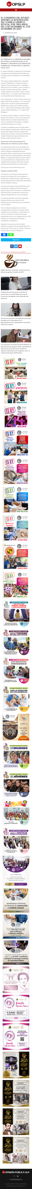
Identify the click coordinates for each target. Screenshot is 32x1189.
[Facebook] (4, 234)
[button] (16, 9)
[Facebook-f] (14, 1176)
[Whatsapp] (11, 234)
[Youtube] (17, 1176)
